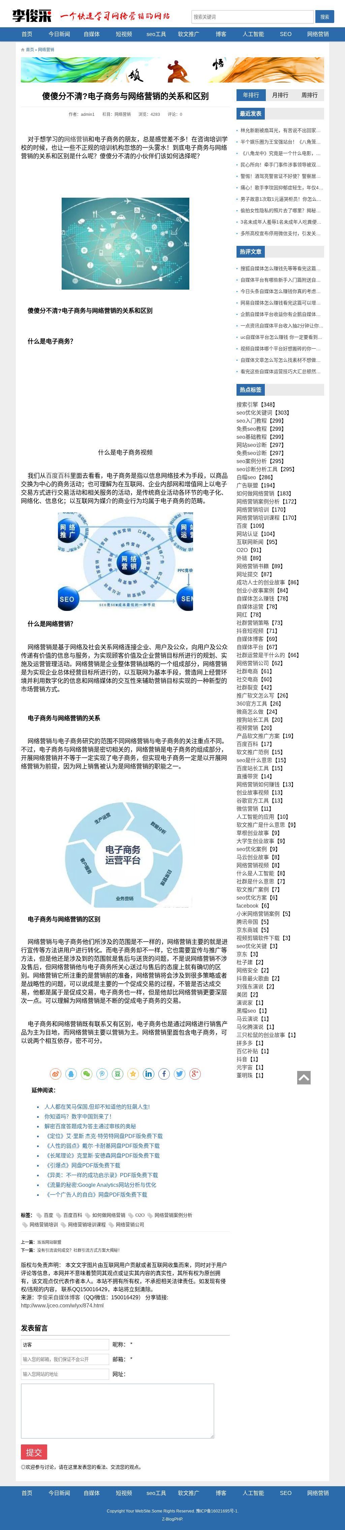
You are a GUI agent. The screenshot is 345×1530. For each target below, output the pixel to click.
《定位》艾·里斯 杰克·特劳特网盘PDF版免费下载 (103, 1136)
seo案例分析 (252, 461)
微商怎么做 (250, 712)
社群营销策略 (253, 623)
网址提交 (247, 574)
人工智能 (253, 34)
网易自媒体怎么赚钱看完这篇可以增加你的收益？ (292, 302)
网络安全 (247, 970)
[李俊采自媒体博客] (95, 15)
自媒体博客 (250, 639)
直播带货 (247, 776)
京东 (242, 954)
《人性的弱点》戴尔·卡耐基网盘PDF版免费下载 (102, 1146)
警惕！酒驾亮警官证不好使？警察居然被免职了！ (292, 176)
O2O (140, 1215)
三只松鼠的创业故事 (261, 1035)
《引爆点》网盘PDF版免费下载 (82, 1165)
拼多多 (245, 1043)
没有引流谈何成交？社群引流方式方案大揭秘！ (79, 1250)
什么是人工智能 (255, 873)
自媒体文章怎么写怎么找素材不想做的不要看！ (290, 360)
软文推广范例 (253, 752)
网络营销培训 (44, 1224)
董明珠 (245, 1075)
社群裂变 (247, 687)
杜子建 (245, 962)
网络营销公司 (130, 1224)
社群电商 (247, 671)
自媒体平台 (250, 647)
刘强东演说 (250, 986)
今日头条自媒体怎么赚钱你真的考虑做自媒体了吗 (292, 291)
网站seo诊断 (252, 445)
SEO (285, 34)
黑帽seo (246, 1011)
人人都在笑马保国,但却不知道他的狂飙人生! (97, 1107)
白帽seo (246, 477)
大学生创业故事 (255, 841)
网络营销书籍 (253, 566)
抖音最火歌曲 (253, 978)
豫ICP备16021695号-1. (217, 1511)
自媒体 (92, 34)
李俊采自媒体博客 (58, 1297)
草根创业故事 (253, 833)
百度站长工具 (253, 768)
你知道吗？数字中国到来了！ (79, 1116)
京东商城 (247, 930)
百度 (48, 1215)
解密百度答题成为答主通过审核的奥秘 (90, 1126)
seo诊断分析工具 (257, 469)
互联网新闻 (250, 542)
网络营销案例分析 (173, 1215)
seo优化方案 (252, 898)
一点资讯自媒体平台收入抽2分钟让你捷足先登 (289, 325)
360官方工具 (252, 704)
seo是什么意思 (254, 760)
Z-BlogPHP (172, 1519)
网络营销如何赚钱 (258, 784)
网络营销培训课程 (87, 1224)
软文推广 (188, 34)
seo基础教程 (252, 437)
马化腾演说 (250, 1027)
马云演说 (247, 1019)
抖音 (242, 1059)
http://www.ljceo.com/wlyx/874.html (62, 1305)
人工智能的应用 (255, 817)
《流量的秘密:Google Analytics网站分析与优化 (100, 1185)
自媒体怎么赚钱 (255, 598)
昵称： (121, 1344)
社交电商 (247, 679)
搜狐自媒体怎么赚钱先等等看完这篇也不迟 (285, 268)
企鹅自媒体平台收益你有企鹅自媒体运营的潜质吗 (292, 314)
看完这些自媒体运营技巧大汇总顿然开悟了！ (288, 371)
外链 (242, 558)
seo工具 (156, 34)
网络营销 (318, 34)
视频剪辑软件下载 (258, 938)
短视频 (124, 34)
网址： (121, 1374)
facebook (247, 906)
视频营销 (247, 728)
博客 (221, 34)
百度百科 (58, 476)
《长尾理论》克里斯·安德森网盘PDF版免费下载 (102, 1156)
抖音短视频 (250, 631)
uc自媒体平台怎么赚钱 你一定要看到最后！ (286, 337)
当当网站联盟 (49, 1242)
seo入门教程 (252, 421)
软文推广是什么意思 (261, 825)
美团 (242, 995)
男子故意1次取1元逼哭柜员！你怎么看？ (283, 199)
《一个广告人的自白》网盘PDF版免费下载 (95, 1195)
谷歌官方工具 (253, 801)
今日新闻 (59, 34)
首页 (27, 34)
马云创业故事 (253, 857)
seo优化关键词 (254, 413)
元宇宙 (245, 1067)
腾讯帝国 (247, 922)
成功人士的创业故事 (261, 582)
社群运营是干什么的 (261, 655)
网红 (242, 615)
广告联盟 (247, 485)
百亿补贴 (247, 1051)
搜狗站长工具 (253, 720)
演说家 (245, 1003)
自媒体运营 (250, 607)
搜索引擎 (247, 405)
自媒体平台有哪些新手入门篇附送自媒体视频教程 (292, 280)
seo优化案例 (252, 849)
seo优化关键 (252, 946)
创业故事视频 (253, 792)
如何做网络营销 (108, 1215)
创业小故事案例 (255, 590)
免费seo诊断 (252, 453)
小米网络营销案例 (258, 914)
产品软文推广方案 (258, 736)
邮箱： (121, 1359)
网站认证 (247, 534)
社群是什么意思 (255, 881)
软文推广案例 (253, 889)
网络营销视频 (253, 865)
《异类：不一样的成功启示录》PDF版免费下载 (101, 1175)
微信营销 (247, 809)
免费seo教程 (252, 429)
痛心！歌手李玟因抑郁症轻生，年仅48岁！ (286, 187)
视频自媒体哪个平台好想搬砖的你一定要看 (285, 348)
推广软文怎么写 (255, 695)
